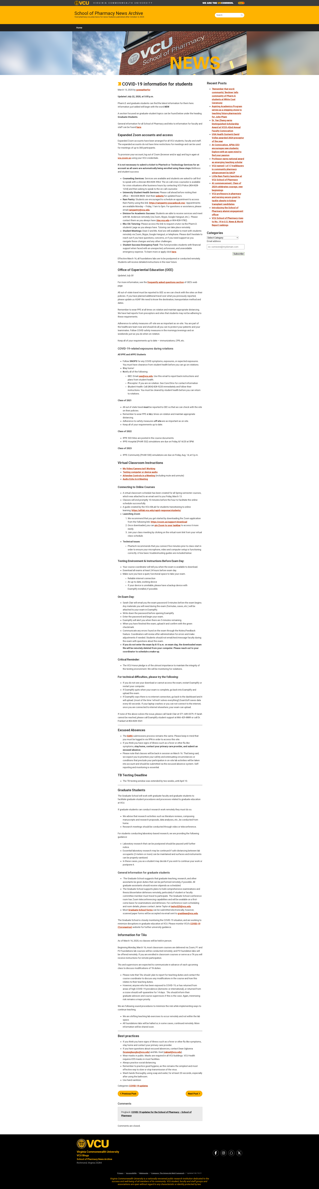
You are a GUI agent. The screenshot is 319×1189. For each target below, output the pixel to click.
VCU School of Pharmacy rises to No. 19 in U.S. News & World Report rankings (227, 221)
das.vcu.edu (163, 220)
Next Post (193, 1093)
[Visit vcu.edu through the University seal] (116, 1144)
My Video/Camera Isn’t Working (139, 468)
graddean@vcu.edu (188, 913)
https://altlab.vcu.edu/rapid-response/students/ (156, 510)
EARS (130, 736)
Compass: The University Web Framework (167, 1173)
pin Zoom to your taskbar (168, 525)
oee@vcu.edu (146, 376)
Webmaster (143, 1173)
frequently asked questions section (165, 282)
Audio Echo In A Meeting (135, 479)
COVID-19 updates (138, 1085)
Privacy (120, 1173)
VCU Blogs (83, 1155)
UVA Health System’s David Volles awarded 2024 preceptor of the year (228, 138)
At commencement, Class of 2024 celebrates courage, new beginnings (227, 186)
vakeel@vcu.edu (172, 1052)
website (160, 196)
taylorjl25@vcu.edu (181, 906)
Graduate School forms (140, 910)
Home (79, 27)
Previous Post (128, 1093)
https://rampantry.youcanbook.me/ (167, 203)
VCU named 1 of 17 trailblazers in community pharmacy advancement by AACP (228, 169)
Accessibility (131, 1173)
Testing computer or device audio (140, 472)
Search (219, 15)
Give (240, 3)
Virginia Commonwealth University (123, 3)
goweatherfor (143, 89)
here (139, 127)
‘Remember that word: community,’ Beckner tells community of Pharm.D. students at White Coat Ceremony (225, 96)
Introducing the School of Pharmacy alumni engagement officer (227, 211)
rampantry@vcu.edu (139, 210)
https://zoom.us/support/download (169, 522)
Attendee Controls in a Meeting (139, 475)
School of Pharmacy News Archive (109, 13)
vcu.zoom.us (124, 158)
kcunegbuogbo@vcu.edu (136, 1052)
